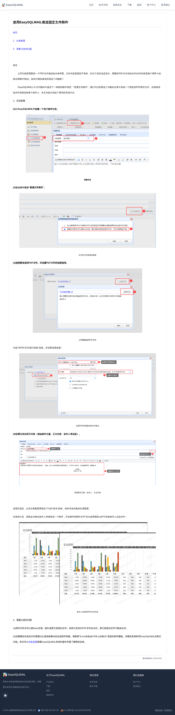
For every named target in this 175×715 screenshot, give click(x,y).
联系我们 (165, 5)
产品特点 (50, 682)
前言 (15, 32)
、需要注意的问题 (22, 49)
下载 (129, 5)
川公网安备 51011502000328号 (77, 710)
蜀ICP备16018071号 (50, 710)
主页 (91, 5)
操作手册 (93, 686)
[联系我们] (5, 695)
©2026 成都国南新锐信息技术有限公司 (19, 710)
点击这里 (32, 642)
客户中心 (151, 5)
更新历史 (117, 5)
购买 (139, 5)
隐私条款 (159, 710)
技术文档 (103, 5)
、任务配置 (19, 41)
